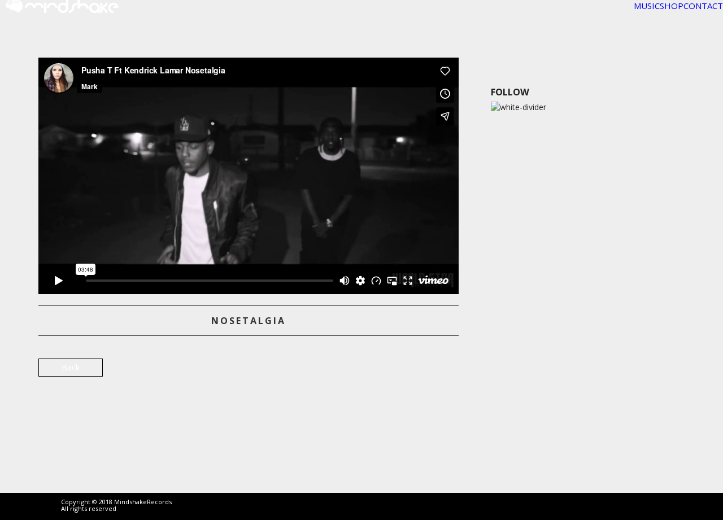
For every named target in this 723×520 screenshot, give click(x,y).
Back (71, 367)
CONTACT (703, 5)
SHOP (671, 5)
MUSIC (647, 5)
